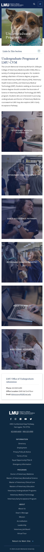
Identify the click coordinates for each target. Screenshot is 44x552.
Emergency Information (22, 464)
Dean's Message (22, 513)
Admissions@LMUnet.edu (21, 394)
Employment (22, 448)
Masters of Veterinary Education (22, 486)
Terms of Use (22, 456)
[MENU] (40, 4)
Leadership (22, 525)
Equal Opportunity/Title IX (22, 460)
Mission (22, 517)
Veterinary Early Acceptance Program (22, 499)
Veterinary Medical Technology (22, 495)
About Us (22, 509)
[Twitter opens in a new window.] (32, 419)
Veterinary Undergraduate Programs (22, 490)
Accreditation (22, 521)
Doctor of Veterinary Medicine (22, 474)
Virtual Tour (22, 533)
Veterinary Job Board (22, 529)
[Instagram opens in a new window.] (16, 419)
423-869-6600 (16, 431)
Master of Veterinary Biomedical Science (22, 478)
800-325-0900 (28, 431)
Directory (22, 443)
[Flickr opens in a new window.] (21, 419)
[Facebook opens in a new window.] (12, 419)
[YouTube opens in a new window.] (26, 419)
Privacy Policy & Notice (22, 452)
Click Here (21, 136)
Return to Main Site (21, 541)
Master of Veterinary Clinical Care (22, 482)
